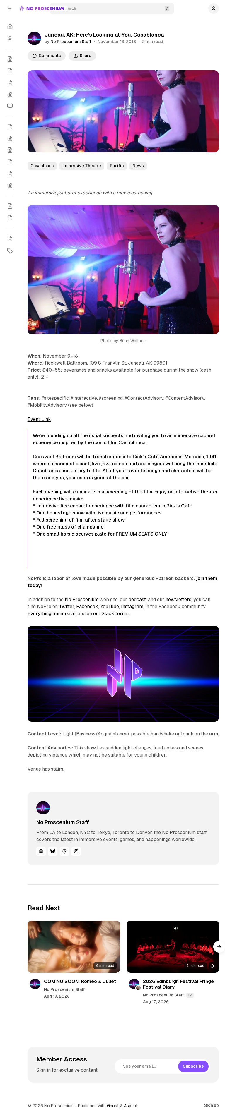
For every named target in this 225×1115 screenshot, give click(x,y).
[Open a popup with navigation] (10, 8)
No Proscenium (81, 599)
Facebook (87, 606)
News (138, 165)
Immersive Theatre (81, 165)
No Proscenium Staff (70, 41)
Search (69, 8)
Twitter (66, 606)
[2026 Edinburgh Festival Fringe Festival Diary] (173, 947)
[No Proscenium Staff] (34, 38)
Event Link (39, 419)
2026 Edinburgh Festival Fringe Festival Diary (178, 984)
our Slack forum (111, 613)
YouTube (109, 606)
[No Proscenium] (42, 8)
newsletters (178, 599)
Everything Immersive (52, 613)
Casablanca (42, 165)
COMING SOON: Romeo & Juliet (80, 981)
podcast (137, 599)
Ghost (113, 1105)
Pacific (117, 165)
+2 (190, 995)
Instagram (132, 606)
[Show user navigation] (213, 8)
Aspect (131, 1105)
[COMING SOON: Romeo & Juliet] (74, 947)
